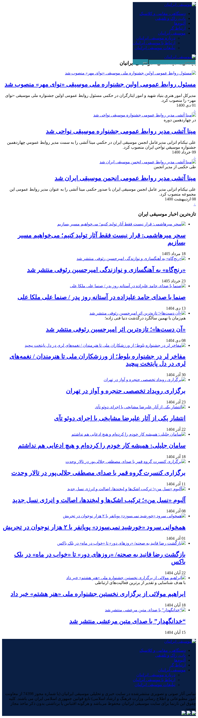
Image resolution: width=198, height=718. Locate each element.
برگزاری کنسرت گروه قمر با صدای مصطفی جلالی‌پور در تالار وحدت (98, 472)
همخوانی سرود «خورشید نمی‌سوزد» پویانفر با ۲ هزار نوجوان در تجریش (94, 527)
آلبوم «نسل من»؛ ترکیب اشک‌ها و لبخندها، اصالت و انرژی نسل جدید (99, 500)
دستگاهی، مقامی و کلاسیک (162, 13)
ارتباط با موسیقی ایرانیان (154, 43)
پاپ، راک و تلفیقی (170, 18)
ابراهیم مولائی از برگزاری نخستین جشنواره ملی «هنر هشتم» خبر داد (98, 593)
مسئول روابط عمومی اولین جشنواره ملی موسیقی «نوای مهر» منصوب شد (100, 84)
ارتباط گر (178, 28)
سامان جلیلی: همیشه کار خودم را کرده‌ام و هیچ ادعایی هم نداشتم (102, 445)
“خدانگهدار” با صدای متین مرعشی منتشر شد (127, 621)
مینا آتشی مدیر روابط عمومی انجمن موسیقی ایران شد (125, 178)
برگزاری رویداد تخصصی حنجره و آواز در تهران (126, 390)
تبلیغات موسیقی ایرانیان (155, 48)
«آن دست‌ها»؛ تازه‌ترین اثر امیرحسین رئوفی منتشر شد (116, 329)
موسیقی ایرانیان (172, 33)
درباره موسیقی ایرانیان (155, 38)
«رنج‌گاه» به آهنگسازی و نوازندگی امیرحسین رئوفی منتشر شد (106, 269)
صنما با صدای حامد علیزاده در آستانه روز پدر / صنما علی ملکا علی (102, 297)
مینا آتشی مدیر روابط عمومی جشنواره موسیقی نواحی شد (121, 131)
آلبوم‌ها (180, 23)
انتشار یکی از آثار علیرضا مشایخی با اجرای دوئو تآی (120, 418)
